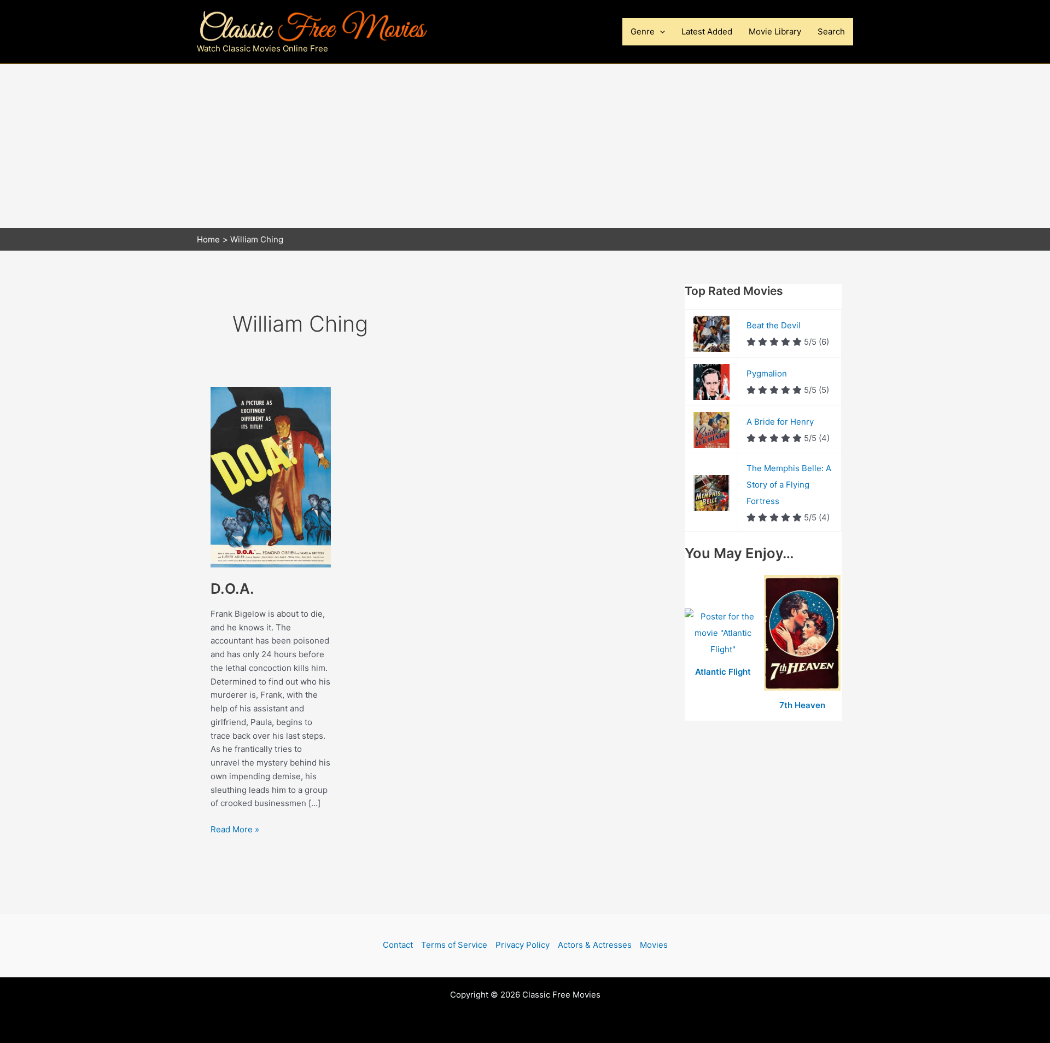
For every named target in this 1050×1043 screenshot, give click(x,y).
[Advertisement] (525, 146)
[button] (660, 31)
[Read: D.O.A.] (271, 476)
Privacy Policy (522, 945)
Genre (643, 31)
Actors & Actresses (595, 945)
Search (831, 31)
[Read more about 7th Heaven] (802, 633)
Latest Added (706, 31)
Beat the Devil (773, 325)
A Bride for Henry (780, 421)
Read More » (235, 829)
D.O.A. (232, 588)
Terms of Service (454, 945)
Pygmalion (766, 373)
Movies (654, 945)
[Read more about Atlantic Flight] (724, 633)
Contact (398, 945)
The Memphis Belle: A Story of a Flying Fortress (788, 484)
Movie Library (775, 31)
